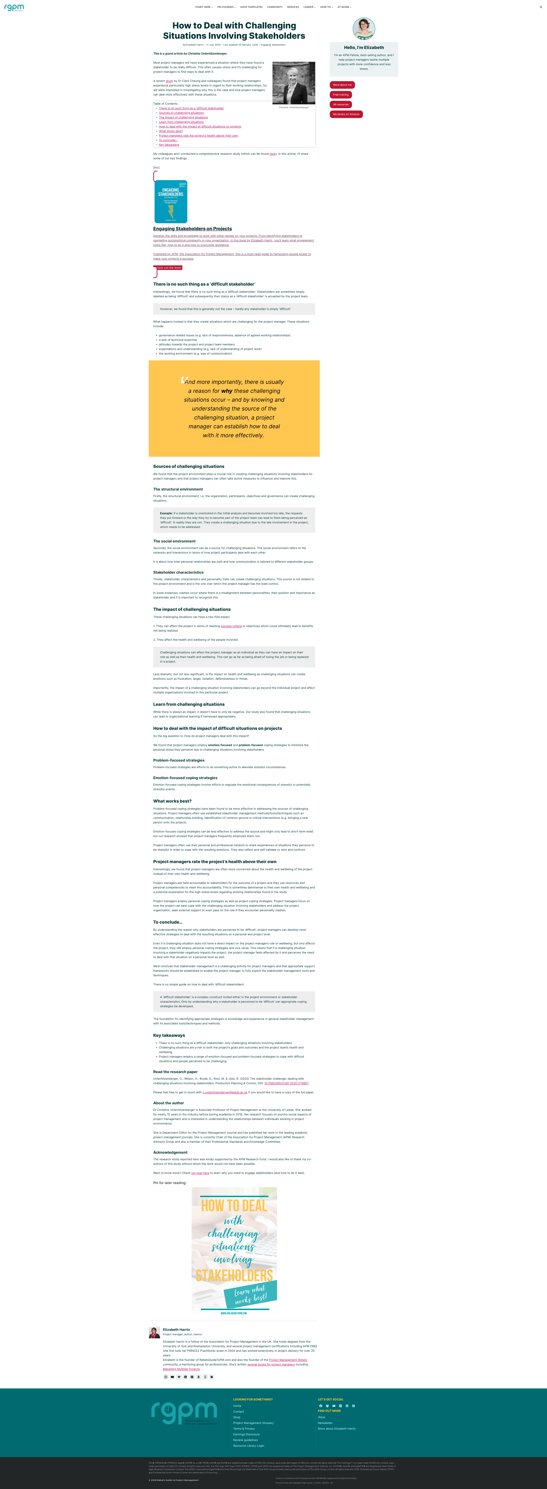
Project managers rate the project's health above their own (198, 135)
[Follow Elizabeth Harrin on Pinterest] (192, 1377)
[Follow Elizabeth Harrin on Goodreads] (205, 1377)
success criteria (231, 626)
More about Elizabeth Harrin (337, 1428)
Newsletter (325, 1423)
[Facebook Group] (327, 1406)
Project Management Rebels (288, 1360)
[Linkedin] (347, 1406)
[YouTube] (334, 1406)
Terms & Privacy (244, 1428)
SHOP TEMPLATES (251, 7)
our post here (200, 1173)
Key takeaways (169, 144)
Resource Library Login (248, 1445)
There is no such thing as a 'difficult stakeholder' (191, 108)
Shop (236, 1417)
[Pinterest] (353, 1406)
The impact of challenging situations (183, 117)
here (273, 153)
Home (237, 1406)
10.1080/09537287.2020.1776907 (286, 1083)
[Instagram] (340, 1406)
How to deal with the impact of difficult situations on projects (200, 126)
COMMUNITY (275, 7)
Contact (238, 1411)
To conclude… (168, 140)
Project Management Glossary (253, 1423)
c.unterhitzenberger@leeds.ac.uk (225, 1092)
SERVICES (293, 7)
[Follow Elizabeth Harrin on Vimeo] (179, 1377)
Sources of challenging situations (181, 112)
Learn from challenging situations (181, 122)
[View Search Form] (541, 7)
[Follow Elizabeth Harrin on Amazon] (198, 1377)
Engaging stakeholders (273, 44)
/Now (321, 1417)
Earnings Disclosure (246, 1434)
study (169, 81)
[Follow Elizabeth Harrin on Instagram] (166, 1377)
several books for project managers (271, 1364)
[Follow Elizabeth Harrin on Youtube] (172, 1377)
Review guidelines (245, 1440)
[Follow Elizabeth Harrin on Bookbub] (212, 1377)
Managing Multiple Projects (181, 1369)
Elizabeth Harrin (194, 44)
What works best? (171, 131)
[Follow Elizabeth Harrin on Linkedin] (185, 1377)
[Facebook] (321, 1406)
